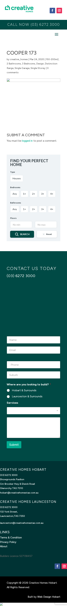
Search (25, 234)
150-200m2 (52, 59)
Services (12, 402)
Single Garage (22, 68)
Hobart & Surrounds (24, 390)
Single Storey (38, 68)
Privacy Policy (8, 542)
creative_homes (19, 59)
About (3, 546)
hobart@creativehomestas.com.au (19, 492)
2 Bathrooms (14, 63)
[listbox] (33, 410)
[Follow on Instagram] (59, 10)
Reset (49, 234)
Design (40, 63)
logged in (27, 140)
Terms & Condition (11, 537)
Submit (14, 444)
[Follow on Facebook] (52, 10)
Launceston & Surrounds (27, 396)
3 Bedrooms (28, 63)
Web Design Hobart (48, 596)
